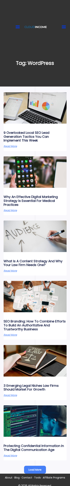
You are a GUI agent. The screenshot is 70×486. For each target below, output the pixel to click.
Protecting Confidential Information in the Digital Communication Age (34, 448)
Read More (10, 146)
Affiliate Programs (54, 477)
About (8, 477)
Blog (17, 477)
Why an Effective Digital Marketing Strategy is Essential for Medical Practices (31, 201)
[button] (17, 26)
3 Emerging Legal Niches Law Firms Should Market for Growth (31, 387)
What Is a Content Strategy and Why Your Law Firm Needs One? (33, 263)
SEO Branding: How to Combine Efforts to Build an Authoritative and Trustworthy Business (35, 325)
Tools (37, 477)
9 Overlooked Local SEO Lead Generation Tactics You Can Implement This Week (26, 136)
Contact (27, 477)
